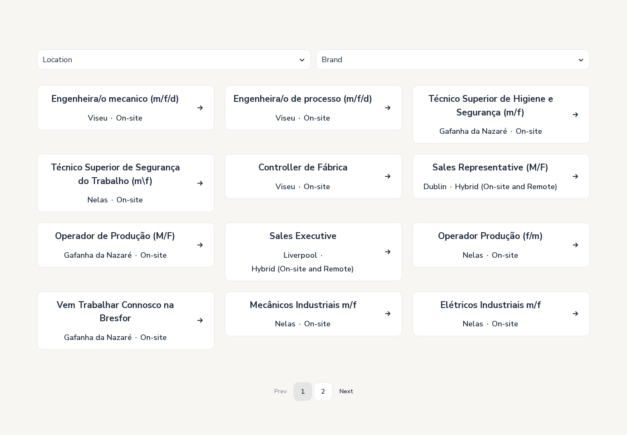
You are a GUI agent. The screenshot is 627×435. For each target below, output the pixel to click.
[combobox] (174, 59)
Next (346, 391)
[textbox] (174, 60)
